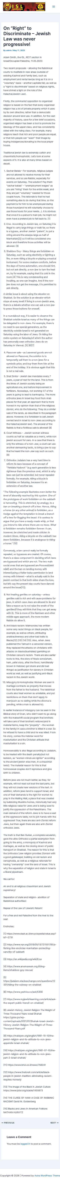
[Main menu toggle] (53, 6)
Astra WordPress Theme (47, 1175)
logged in (25, 1143)
